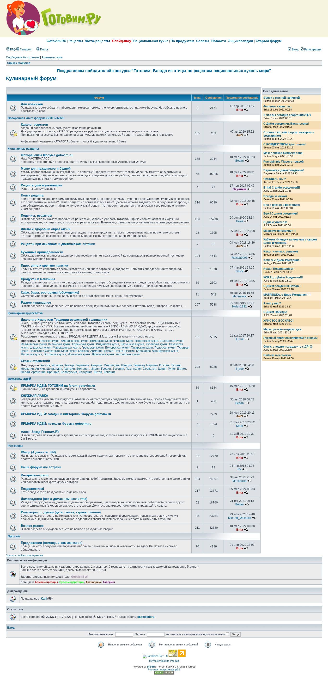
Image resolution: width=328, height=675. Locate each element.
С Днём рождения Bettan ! (281, 286)
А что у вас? (272, 303)
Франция (53, 372)
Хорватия (149, 368)
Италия (164, 365)
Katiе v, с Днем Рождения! (281, 260)
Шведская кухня (40, 347)
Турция (176, 365)
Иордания (85, 372)
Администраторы (46, 582)
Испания (109, 372)
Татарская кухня (142, 347)
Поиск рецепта (32, 195)
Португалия (134, 368)
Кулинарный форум (31, 78)
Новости (218, 41)
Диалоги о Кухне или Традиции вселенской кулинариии (64, 319)
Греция (106, 368)
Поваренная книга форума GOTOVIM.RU (36, 118)
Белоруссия (69, 372)
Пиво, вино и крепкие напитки (44, 265)
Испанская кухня (79, 354)
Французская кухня (165, 351)
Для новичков (32, 104)
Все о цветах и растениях (281, 205)
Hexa (239, 221)
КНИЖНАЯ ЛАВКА (34, 396)
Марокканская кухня (66, 347)
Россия (45, 365)
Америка (97, 365)
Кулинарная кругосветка (25, 313)
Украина (57, 365)
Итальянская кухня (34, 344)
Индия (95, 368)
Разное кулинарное (36, 302)
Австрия (69, 368)
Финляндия (112, 365)
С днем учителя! (275, 222)
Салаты (202, 41)
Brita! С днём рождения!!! (281, 187)
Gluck (239, 271)
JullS (239, 135)
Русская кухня (50, 341)
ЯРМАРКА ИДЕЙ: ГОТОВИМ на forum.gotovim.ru (58, 385)
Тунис (172, 368)
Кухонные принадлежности (42, 252)
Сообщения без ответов (22, 57)
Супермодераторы (71, 582)
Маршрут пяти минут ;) (279, 231)
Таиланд (139, 365)
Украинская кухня (146, 341)
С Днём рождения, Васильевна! (286, 123)
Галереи (25, 49)
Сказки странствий (35, 361)
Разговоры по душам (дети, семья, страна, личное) (61, 512)
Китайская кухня (59, 344)
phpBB (151, 666)
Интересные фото (35, 475)
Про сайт (14, 536)
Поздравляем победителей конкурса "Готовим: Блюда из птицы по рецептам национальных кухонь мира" (164, 70)
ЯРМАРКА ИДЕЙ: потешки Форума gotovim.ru (56, 423)
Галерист (109, 582)
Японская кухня (31, 354)
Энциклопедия (240, 41)
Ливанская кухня (103, 354)
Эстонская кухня (55, 354)
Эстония (118, 368)
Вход (294, 49)
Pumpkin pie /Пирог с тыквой (283, 161)
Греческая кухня (93, 347)
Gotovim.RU (56, 41)
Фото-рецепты (97, 41)
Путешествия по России (164, 660)
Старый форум (268, 41)
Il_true (240, 339)
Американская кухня (75, 341)
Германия (82, 365)
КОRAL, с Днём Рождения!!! (283, 277)
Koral (239, 426)
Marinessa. (239, 296)
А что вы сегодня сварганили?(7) (287, 115)
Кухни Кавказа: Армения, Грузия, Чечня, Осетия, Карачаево (110, 351)
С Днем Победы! (275, 312)
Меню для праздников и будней (46, 168)
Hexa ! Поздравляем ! (278, 268)
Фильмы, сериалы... (277, 106)
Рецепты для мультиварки (41, 185)
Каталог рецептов (34, 124)
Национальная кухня (150, 41)
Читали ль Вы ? (274, 179)
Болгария (82, 368)
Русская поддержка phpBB (164, 669)
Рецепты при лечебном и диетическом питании (58, 244)
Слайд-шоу (121, 41)
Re (240, 469)
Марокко (152, 365)
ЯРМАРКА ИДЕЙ (19, 379)
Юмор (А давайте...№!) (38, 452)
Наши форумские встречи (41, 467)
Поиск (43, 49)
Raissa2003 (240, 257)
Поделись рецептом (36, 215)
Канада (69, 365)
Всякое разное (32, 526)
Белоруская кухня (117, 347)
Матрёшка (239, 481)
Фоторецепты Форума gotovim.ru (47, 155)
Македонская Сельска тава (283, 153)
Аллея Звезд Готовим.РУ (40, 432)
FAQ (12, 49)
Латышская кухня (132, 344)
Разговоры (15, 446)
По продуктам (182, 41)
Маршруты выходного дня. (282, 329)
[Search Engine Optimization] (164, 673)
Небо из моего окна (277, 355)
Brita (239, 109)
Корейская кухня (83, 344)
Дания (162, 368)
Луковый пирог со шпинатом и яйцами (290, 338)
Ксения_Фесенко (239, 518)
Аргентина (38, 372)
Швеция (126, 365)
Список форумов (18, 62)
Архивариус (93, 582)
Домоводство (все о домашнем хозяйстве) (54, 499)
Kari (44, 598)
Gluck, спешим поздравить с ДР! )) (287, 346)
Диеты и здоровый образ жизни (45, 229)
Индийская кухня (107, 344)
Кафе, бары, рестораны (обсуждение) (50, 292)
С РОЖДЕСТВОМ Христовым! (284, 144)
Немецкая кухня (101, 341)
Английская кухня (128, 354)
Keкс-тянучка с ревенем (280, 251)
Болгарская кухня (171, 341)
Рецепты (75, 41)
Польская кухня (165, 347)
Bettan (239, 160)
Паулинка (240, 189)
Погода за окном (275, 196)
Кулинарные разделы (23, 148)
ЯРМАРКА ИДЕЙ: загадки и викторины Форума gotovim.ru (66, 414)
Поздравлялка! (32, 489)
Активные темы (52, 57)
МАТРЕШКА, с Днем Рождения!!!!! (287, 294)
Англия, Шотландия (48, 368)
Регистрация (313, 49)
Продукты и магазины (38, 279)
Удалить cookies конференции (24, 555)
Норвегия (27, 368)
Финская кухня (123, 341)
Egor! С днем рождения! (280, 213)
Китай (98, 372)
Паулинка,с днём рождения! (283, 170)
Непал (25, 372)
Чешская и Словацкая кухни (49, 351)
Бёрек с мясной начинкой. (281, 97)
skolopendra (145, 617)
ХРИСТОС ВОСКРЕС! (278, 320)
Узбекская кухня (157, 344)
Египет (181, 368)
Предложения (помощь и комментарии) (51, 543)
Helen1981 (239, 306)
